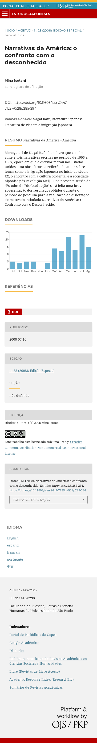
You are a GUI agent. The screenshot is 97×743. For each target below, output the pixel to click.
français (13, 552)
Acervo (24, 30)
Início (10, 30)
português (15, 559)
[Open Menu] (4, 14)
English (13, 538)
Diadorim (16, 650)
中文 (10, 566)
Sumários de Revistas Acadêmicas (36, 687)
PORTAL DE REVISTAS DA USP (26, 6)
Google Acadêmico (24, 642)
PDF (15, 312)
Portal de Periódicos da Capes (32, 634)
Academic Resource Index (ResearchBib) (41, 679)
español (13, 545)
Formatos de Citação (31, 500)
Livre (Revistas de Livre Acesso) (34, 671)
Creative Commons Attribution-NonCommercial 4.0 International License (45, 448)
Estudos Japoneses (31, 14)
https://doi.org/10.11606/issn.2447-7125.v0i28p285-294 (47, 490)
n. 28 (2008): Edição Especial (58, 30)
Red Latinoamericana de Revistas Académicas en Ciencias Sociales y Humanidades (48, 661)
